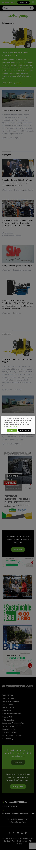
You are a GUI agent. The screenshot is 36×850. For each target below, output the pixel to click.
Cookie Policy (13, 426)
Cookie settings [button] (24, 430)
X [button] (31, 418)
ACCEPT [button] (12, 430)
